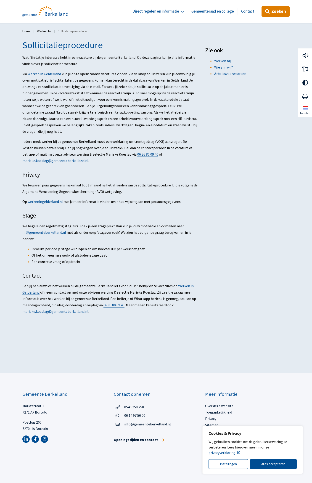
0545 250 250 (134, 406)
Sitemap (211, 425)
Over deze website (219, 405)
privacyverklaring (222, 452)
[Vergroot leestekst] (305, 69)
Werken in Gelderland (44, 74)
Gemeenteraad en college (212, 11)
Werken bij (222, 60)
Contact (247, 11)
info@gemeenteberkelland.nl (147, 424)
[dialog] (252, 450)
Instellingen (228, 464)
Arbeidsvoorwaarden (230, 73)
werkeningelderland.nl (45, 201)
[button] (305, 55)
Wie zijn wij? (223, 67)
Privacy (210, 418)
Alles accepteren (273, 464)
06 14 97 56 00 (134, 415)
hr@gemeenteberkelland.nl (44, 232)
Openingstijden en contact (136, 439)
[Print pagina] (305, 96)
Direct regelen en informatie (155, 11)
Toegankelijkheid (218, 412)
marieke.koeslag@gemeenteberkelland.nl (55, 160)
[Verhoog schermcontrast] (305, 83)
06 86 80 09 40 (147, 154)
